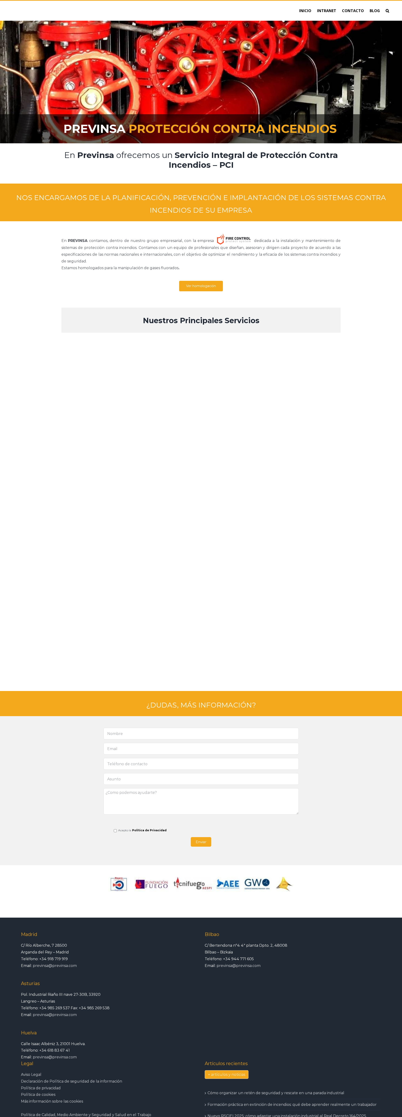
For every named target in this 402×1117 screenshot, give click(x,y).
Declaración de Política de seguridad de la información (71, 1081)
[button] (387, 10)
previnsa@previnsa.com (55, 965)
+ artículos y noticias (226, 1074)
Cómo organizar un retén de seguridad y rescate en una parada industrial (276, 1093)
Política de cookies (38, 1094)
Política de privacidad (41, 1088)
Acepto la (124, 830)
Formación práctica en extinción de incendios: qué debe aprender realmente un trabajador (292, 1104)
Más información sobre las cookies (52, 1101)
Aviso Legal (31, 1074)
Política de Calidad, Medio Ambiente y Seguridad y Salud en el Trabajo (86, 1115)
